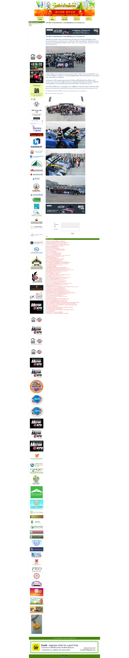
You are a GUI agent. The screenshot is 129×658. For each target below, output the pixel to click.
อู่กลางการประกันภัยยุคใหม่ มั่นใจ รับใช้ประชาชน (54, 260)
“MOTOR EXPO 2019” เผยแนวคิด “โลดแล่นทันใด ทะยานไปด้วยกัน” (58, 313)
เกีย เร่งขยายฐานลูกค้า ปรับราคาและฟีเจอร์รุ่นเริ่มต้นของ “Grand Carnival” (59, 291)
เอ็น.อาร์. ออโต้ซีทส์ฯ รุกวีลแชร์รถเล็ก (53, 273)
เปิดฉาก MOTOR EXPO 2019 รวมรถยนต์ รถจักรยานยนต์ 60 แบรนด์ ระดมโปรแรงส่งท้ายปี (61, 303)
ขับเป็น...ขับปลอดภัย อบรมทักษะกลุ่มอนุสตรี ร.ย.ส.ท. (55, 295)
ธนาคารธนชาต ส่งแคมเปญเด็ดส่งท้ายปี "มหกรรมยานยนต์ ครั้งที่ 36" (57, 263)
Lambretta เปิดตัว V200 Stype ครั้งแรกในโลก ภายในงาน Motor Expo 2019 (58, 274)
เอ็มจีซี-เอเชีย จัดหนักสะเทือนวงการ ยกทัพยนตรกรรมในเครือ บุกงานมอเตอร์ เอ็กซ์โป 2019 (61, 292)
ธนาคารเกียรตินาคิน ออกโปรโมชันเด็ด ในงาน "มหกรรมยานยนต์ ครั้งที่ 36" (59, 262)
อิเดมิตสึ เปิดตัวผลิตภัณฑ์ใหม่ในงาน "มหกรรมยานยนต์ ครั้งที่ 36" (57, 267)
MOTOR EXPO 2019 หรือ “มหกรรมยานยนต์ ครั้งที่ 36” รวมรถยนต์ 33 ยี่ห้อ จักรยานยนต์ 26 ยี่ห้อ (62, 304)
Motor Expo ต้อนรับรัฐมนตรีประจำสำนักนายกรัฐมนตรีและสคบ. (57, 301)
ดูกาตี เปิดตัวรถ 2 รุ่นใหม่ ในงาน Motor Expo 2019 (55, 275)
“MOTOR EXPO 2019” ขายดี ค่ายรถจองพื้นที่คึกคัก (55, 312)
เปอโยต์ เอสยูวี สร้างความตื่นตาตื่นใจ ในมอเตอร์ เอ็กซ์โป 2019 (57, 289)
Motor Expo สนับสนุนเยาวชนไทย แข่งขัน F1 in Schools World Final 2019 (58, 255)
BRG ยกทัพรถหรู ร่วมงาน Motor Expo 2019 (53, 285)
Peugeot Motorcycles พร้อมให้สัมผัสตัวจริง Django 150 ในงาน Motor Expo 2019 (59, 283)
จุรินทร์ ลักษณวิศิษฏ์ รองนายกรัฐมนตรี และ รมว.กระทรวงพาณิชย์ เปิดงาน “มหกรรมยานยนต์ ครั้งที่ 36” (63, 302)
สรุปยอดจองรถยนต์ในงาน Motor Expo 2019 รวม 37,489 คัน (56, 243)
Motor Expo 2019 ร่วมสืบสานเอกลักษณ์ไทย (54, 254)
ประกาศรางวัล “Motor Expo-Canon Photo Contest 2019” (56, 250)
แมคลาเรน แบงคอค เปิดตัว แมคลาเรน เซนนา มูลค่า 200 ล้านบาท (57, 284)
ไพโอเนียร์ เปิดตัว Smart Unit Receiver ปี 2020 (54, 272)
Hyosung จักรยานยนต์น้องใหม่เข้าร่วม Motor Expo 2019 (56, 279)
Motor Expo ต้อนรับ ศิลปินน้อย (52, 251)
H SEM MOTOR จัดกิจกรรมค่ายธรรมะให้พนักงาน (54, 308)
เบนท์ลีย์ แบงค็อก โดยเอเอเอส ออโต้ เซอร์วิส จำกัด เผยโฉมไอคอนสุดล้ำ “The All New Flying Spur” (62, 286)
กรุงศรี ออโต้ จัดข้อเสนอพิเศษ (51, 266)
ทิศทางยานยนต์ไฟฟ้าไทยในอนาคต (52, 257)
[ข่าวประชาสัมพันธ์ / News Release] (52, 18)
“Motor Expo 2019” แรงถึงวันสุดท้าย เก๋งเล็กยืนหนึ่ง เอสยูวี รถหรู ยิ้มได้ (58, 244)
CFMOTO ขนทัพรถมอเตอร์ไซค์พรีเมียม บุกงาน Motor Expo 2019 (57, 278)
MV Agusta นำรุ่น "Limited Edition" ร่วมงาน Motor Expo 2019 (56, 280)
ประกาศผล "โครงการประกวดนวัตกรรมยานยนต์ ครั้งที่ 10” (56, 249)
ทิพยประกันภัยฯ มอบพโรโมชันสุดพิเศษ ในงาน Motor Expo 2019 (57, 261)
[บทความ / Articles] (64, 18)
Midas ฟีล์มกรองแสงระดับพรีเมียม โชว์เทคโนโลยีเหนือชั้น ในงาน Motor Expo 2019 (60, 269)
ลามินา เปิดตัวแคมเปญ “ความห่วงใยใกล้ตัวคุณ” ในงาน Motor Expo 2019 (58, 268)
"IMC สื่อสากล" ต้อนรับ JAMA (51, 297)
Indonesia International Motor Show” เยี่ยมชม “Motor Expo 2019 (57, 296)
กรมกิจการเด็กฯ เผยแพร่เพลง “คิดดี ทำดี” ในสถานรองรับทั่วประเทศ (57, 242)
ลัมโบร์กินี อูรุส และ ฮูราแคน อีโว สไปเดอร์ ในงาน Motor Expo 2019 (58, 290)
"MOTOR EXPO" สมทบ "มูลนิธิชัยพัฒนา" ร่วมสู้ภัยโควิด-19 (56, 241)
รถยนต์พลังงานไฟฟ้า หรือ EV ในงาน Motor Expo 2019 (55, 256)
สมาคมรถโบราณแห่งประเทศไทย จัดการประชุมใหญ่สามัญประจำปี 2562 (58, 298)
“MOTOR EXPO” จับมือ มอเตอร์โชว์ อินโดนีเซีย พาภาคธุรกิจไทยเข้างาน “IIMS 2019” (60, 309)
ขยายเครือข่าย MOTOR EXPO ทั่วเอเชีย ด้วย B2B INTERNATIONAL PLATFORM (60, 307)
